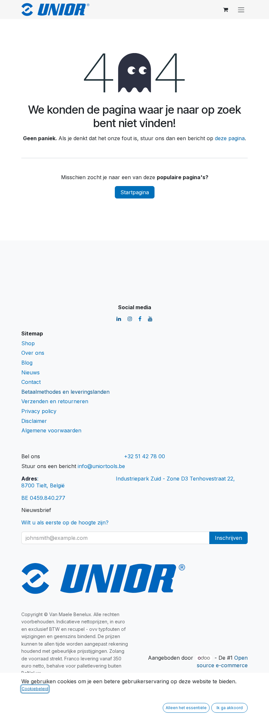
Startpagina (134, 192)
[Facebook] (140, 319)
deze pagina (230, 138)
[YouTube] (150, 319)
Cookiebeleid (35, 688)
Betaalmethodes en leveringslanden (65, 391)
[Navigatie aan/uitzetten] (241, 9)
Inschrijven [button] (228, 538)
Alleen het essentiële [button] (186, 707)
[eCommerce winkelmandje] (225, 9)
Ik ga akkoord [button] (230, 707)
